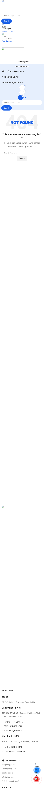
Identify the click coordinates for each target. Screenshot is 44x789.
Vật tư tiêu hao (8, 777)
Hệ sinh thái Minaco (11, 760)
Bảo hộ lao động (8, 773)
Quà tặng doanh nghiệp (11, 781)
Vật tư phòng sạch (9, 769)
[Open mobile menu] (22, 45)
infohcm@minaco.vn (17, 751)
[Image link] (10, 596)
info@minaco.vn (15, 731)
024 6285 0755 (16, 726)
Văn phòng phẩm (8, 765)
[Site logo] (14, 6)
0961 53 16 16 (17, 722)
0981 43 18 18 (16, 747)
